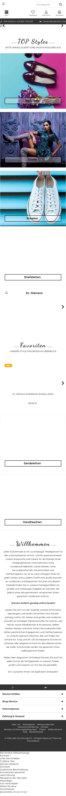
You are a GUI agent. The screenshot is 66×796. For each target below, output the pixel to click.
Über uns (16, 724)
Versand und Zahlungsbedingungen (20, 729)
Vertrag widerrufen (45, 724)
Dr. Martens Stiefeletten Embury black (33, 394)
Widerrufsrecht (55, 729)
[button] (33, 755)
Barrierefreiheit (36, 732)
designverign (20, 791)
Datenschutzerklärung (28, 727)
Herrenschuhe (33, 25)
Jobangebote (29, 724)
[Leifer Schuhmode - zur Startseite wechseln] (16, 5)
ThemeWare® (33, 741)
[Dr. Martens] (33, 308)
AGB (25, 732)
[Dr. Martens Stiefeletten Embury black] (33, 375)
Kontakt (44, 727)
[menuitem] (59, 13)
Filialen (42, 729)
